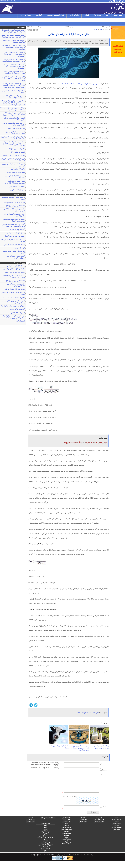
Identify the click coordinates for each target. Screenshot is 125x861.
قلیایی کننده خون (45, 843)
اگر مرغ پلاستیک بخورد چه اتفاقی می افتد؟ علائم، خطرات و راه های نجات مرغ (13, 79)
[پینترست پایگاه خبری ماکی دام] (20, 20)
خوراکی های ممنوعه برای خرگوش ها (13, 306)
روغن (45, 851)
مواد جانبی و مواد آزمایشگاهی (45, 837)
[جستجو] (117, 1)
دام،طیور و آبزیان (116, 820)
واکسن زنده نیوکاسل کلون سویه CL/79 (15, 177)
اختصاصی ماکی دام (116, 827)
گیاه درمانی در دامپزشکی (17, 187)
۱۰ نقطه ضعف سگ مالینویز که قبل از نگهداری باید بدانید (13, 124)
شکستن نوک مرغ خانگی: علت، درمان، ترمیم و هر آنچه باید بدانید (13, 97)
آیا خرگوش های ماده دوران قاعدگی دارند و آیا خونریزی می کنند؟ (13, 225)
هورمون (66, 831)
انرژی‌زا (45, 847)
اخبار (107, 15)
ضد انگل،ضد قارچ (66, 827)
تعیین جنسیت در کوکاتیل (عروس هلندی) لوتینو (14, 215)
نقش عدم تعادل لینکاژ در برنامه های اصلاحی (68, 34)
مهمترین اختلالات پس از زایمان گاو (14, 156)
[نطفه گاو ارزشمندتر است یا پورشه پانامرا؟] (58, 735)
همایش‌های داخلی (99, 820)
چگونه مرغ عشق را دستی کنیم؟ (15, 236)
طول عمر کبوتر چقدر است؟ (16, 129)
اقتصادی (86, 15)
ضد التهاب (66, 825)
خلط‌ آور (45, 841)
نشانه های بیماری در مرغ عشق (15, 206)
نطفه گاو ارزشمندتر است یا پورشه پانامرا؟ (59, 747)
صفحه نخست (118, 15)
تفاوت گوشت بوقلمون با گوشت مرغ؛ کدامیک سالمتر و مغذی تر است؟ (13, 31)
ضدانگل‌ (45, 835)
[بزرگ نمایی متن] (37, 30)
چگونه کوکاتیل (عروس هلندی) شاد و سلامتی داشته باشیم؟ (13, 220)
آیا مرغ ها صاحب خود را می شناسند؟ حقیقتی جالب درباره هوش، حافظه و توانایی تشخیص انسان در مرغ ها (13, 85)
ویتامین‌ (45, 829)
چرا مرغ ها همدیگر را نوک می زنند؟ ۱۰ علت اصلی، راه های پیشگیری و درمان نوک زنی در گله (13, 103)
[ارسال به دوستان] (31, 30)
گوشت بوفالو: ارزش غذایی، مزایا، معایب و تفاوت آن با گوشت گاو (14, 73)
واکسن (66, 841)
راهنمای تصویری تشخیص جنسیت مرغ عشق (12, 198)
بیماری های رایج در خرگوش (16, 233)
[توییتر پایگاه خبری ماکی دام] (5, 20)
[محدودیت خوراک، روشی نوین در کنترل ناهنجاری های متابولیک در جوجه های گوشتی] (79, 735)
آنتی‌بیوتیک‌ (45, 833)
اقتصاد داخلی (82, 820)
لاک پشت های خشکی (18, 313)
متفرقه (66, 837)
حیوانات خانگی (116, 823)
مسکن (45, 839)
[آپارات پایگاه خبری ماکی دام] (1, 20)
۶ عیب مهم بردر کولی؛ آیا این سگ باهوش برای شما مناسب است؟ (14, 133)
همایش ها (97, 15)
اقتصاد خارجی (83, 822)
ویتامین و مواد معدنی (66, 829)
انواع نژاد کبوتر (20, 248)
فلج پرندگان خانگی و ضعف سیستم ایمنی (14, 252)
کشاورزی (39, 15)
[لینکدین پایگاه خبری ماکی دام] (17, 20)
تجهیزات (66, 835)
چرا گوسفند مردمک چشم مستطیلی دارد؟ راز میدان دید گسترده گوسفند (13, 60)
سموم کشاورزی (30, 822)
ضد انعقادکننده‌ (45, 831)
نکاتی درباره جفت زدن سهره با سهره (13, 298)
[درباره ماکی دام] (123, 1)
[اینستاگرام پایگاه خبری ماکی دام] (8, 20)
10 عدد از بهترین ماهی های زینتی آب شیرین (13, 240)
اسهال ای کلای (20, 321)
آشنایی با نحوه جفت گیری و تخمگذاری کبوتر (16, 257)
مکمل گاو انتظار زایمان (18, 169)
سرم (66, 823)
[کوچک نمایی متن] (34, 30)
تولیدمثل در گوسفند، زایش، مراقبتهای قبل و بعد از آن (13, 160)
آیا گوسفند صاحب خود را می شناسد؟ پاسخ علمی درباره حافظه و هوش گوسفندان (13, 66)
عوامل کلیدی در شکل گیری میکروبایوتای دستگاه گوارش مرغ (14, 182)
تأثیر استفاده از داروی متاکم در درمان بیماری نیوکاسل (13, 302)
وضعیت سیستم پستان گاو (17, 149)
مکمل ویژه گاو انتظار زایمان (16, 173)
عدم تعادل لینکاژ (94, 713)
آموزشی (95, 29)
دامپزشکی (116, 825)
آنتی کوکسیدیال (66, 843)
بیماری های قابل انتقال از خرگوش (14, 245)
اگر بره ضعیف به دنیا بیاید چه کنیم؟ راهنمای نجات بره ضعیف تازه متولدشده (13, 47)
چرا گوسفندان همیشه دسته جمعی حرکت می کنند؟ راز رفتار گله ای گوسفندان (14, 54)
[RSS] (114, 1)
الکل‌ (45, 825)
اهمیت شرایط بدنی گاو (17, 152)
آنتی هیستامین (66, 822)
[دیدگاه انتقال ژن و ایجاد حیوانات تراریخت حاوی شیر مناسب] (99, 735)
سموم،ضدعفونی (66, 833)
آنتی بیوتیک (66, 820)
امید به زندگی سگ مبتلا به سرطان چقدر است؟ (14, 119)
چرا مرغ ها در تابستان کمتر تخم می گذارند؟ (13, 92)
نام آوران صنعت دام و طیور (55, 15)
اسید (45, 827)
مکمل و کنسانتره (66, 839)
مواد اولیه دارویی (25, 15)
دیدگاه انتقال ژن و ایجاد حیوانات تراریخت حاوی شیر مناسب (100, 747)
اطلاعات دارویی (74, 15)
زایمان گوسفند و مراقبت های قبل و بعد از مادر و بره (12, 165)
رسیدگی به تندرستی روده (17, 190)
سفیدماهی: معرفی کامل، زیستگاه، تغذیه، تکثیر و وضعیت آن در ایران (14, 114)
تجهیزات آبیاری (30, 820)
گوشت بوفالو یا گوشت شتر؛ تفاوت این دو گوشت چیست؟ (13, 41)
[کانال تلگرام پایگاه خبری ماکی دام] (11, 20)
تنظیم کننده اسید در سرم (45, 845)
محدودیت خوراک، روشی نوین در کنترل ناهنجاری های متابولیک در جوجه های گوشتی (80, 748)
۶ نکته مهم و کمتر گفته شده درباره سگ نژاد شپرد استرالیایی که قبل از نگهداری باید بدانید (14, 144)
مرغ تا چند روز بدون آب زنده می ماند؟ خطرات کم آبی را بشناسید (12, 109)
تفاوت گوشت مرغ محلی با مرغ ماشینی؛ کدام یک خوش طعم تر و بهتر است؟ (12, 36)
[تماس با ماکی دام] (120, 1)
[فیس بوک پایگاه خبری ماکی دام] (14, 20)
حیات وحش (116, 829)
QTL (78, 713)
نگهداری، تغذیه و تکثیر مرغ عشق (14, 203)
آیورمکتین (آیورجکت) (17, 230)
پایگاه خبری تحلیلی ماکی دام (64, 855)
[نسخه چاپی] (28, 30)
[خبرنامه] (110, 1)
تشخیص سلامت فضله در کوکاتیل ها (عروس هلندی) (14, 210)
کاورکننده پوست (45, 849)
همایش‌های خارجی (99, 822)
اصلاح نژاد (84, 713)
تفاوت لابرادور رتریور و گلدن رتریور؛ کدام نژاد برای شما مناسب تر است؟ (13, 138)
